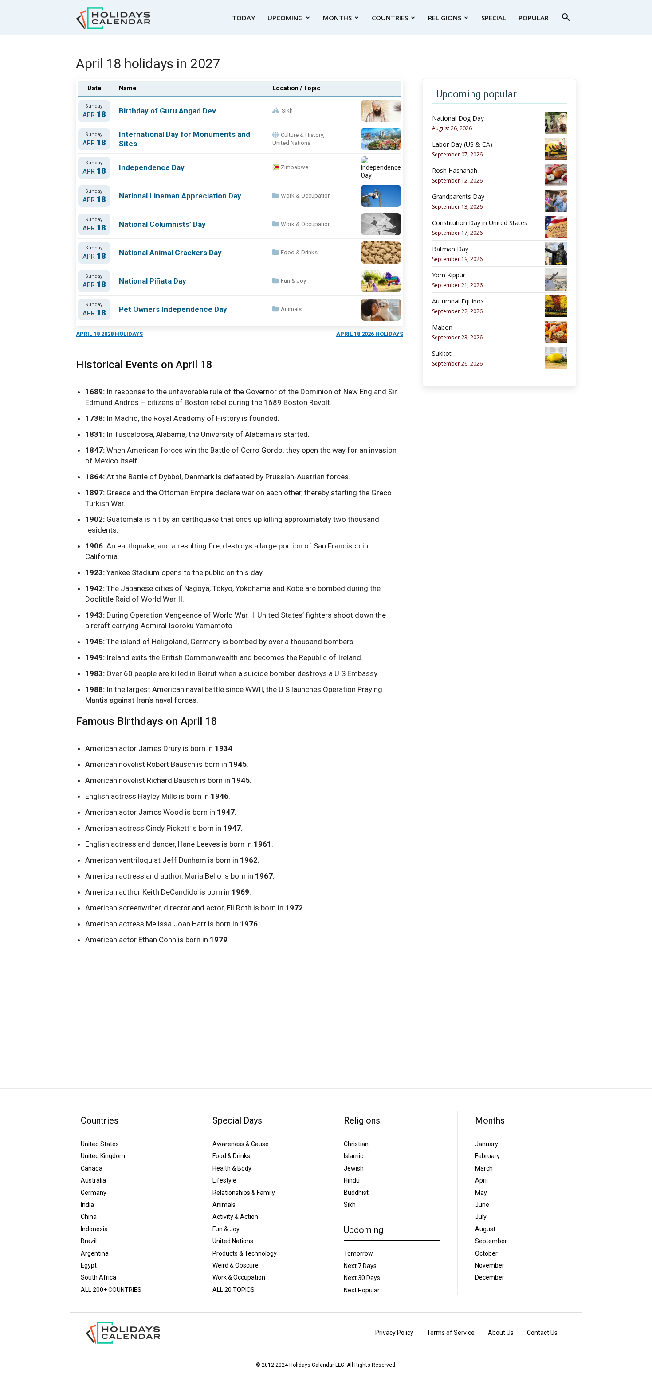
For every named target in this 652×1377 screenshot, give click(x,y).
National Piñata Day (152, 280)
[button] (565, 18)
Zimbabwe (294, 167)
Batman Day (450, 249)
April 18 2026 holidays (369, 334)
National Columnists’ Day (162, 224)
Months (337, 17)
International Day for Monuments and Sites (184, 139)
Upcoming (285, 17)
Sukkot (442, 354)
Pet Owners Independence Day (173, 309)
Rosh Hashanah (454, 171)
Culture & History (302, 135)
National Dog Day (458, 118)
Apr (94, 114)
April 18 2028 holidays (109, 334)
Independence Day (152, 167)
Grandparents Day (458, 197)
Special (493, 17)
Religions (444, 17)
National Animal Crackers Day (170, 252)
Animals (291, 309)
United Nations (291, 143)
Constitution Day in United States (479, 223)
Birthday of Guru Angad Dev (167, 110)
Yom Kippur (448, 275)
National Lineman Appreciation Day (180, 195)
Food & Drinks (299, 252)
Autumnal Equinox (458, 301)
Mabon (442, 327)
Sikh (287, 110)
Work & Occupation (306, 195)
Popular (533, 17)
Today (243, 17)
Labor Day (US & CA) (462, 144)
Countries (390, 17)
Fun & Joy (293, 280)
